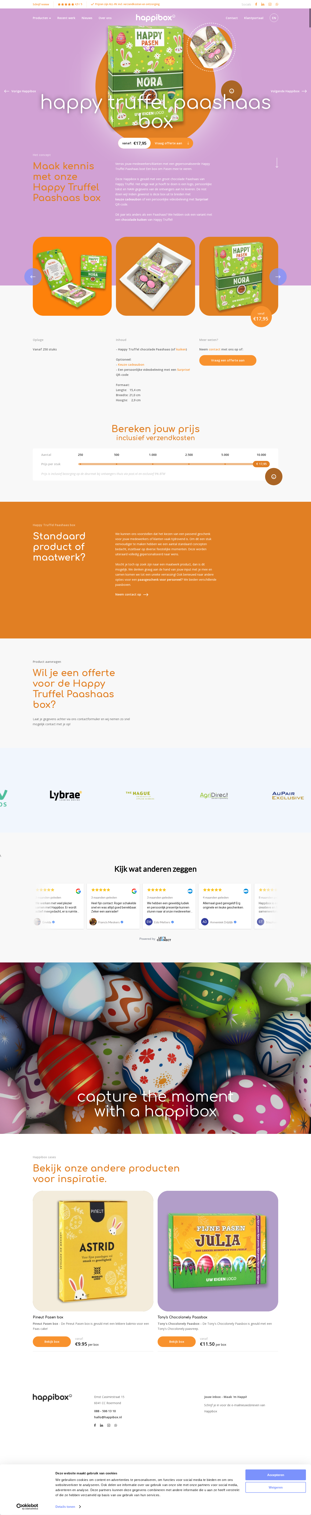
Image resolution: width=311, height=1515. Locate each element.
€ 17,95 (261, 464)
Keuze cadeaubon (131, 365)
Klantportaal (253, 18)
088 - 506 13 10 (105, 1411)
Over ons (105, 18)
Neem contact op (128, 594)
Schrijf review (41, 4)
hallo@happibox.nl (108, 1417)
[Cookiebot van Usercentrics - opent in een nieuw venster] (27, 1507)
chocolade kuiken (134, 220)
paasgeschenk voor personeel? (160, 580)
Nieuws (87, 18)
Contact (232, 18)
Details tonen (65, 1506)
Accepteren (275, 1475)
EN (274, 18)
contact (214, 349)
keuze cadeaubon (128, 199)
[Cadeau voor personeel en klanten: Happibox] (155, 18)
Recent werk (66, 18)
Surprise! (201, 199)
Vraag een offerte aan (228, 360)
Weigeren (276, 1487)
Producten (40, 18)
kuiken (181, 349)
